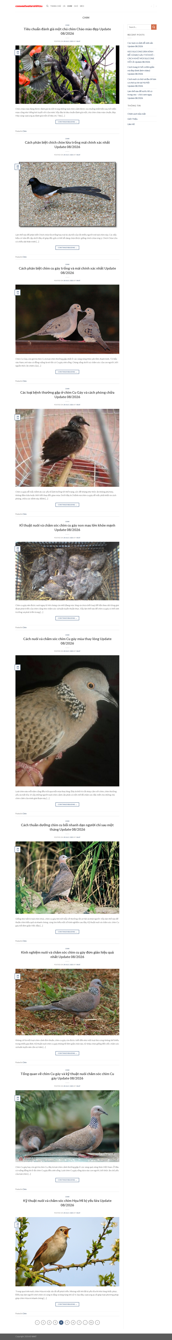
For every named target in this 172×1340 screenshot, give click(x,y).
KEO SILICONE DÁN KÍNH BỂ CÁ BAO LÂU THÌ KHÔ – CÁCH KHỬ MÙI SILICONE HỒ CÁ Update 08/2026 (141, 56)
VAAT (78, 41)
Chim (69, 6)
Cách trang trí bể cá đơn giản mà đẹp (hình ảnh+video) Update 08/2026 (141, 70)
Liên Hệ (131, 124)
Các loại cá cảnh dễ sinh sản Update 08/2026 (140, 45)
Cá (64, 6)
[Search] (47, 6)
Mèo (82, 6)
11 (91, 1322)
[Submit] (154, 27)
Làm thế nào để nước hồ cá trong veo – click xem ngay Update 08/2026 (140, 94)
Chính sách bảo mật (137, 113)
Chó (76, 6)
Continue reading (67, 122)
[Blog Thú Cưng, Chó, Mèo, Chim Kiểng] (28, 6)
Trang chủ (55, 6)
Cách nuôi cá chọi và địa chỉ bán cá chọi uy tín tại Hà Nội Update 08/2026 (142, 82)
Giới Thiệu (132, 119)
